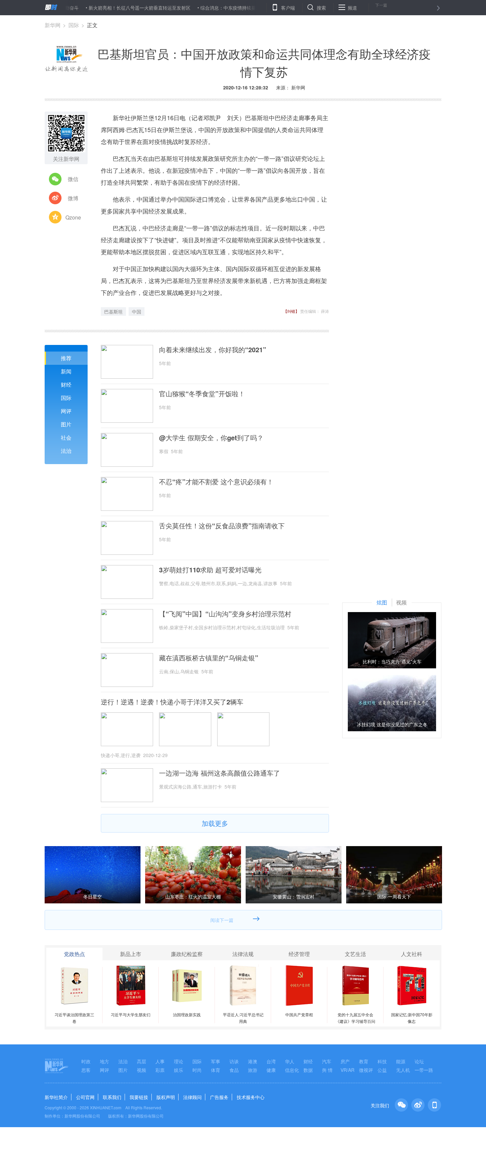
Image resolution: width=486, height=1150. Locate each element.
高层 (141, 1061)
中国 (136, 311)
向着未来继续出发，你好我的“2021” (212, 349)
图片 (66, 424)
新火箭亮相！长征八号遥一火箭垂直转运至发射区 (116, 7)
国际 (73, 25)
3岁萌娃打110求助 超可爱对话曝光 (210, 569)
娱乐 (178, 1070)
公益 (382, 1070)
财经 (66, 384)
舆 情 (327, 1070)
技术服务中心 (250, 1097)
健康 (271, 1070)
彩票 (160, 1070)
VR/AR (347, 1070)
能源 (400, 1061)
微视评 (366, 1070)
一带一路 (424, 1070)
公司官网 (85, 1097)
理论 (178, 1061)
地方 (104, 1061)
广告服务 (219, 1097)
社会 (66, 437)
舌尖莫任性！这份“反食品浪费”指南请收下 (222, 525)
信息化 (292, 1070)
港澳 (252, 1061)
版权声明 (165, 1097)
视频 (141, 1070)
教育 (363, 1061)
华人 (289, 1061)
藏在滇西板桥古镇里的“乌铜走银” (208, 657)
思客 (86, 1070)
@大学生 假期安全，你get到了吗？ (211, 437)
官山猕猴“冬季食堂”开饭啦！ (202, 393)
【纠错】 (291, 311)
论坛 (419, 1061)
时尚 (197, 1070)
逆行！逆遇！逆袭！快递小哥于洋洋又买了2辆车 (172, 701)
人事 (160, 1061)
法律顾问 (192, 1097)
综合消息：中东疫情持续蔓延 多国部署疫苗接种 (226, 7)
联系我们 (112, 1097)
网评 (66, 411)
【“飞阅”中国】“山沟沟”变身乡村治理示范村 (225, 613)
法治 (66, 451)
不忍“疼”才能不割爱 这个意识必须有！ (216, 481)
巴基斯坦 (113, 311)
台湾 (271, 1061)
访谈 (234, 1061)
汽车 (326, 1061)
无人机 (403, 1070)
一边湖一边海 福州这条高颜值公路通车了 (219, 773)
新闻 (66, 371)
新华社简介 (56, 1097)
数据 (308, 1070)
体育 (215, 1070)
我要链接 (139, 1097)
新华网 (53, 25)
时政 (86, 1061)
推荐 (66, 358)
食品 (234, 1070)
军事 (215, 1061)
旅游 (252, 1070)
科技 (382, 1061)
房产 (345, 1061)
